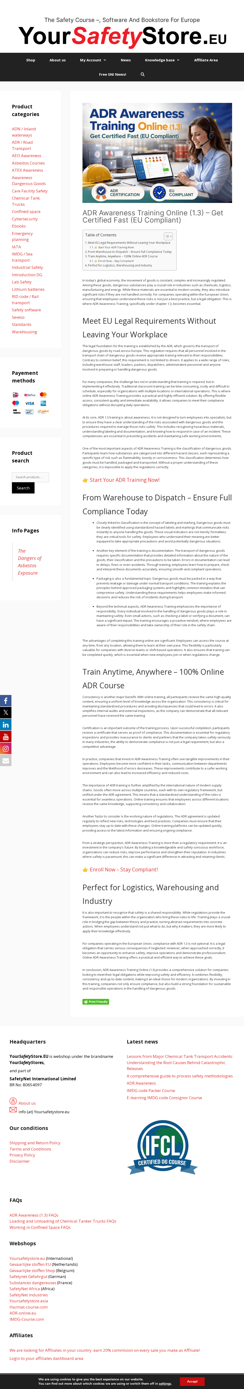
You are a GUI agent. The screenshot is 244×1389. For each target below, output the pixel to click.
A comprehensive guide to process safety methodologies (180, 1076)
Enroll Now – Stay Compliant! (124, 869)
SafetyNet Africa (25, 1288)
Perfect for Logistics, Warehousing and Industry (120, 265)
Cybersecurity (25, 219)
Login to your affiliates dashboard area (46, 1358)
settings (165, 1384)
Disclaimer (20, 1161)
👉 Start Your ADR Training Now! (114, 247)
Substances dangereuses (33, 1282)
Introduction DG (27, 274)
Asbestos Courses (28, 163)
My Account (90, 60)
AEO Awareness (26, 155)
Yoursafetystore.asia (29, 1301)
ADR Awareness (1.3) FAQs (34, 1215)
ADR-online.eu (23, 1313)
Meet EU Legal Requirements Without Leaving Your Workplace (129, 242)
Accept (192, 1381)
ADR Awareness (141, 1083)
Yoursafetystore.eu (28, 1258)
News (126, 60)
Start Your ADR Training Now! (125, 480)
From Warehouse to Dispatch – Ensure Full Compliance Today (130, 252)
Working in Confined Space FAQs (40, 1227)
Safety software (26, 310)
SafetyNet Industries (29, 1295)
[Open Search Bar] (142, 74)
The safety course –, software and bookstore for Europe (122, 19)
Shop (30, 60)
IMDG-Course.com (27, 1319)
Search (23, 488)
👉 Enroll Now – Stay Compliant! (114, 261)
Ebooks (19, 226)
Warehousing (24, 331)
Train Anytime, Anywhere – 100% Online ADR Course (123, 256)
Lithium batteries (28, 289)
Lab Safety (22, 282)
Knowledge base (160, 60)
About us (58, 60)
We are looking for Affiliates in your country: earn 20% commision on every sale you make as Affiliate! (105, 1350)
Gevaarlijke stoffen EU (31, 1264)
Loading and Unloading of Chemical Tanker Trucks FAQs (63, 1221)
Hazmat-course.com (29, 1307)
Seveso (18, 317)
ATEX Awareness (27, 170)
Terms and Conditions (30, 1149)
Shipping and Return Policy (35, 1142)
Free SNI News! (112, 74)
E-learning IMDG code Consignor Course (164, 1097)
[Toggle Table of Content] (166, 236)
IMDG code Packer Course (151, 1090)
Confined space (26, 211)
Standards (21, 324)
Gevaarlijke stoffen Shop (33, 1270)
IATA (16, 246)
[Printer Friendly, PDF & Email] (95, 1001)
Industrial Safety (27, 267)
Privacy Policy (22, 1155)
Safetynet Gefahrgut (28, 1276)
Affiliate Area (206, 60)
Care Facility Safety (30, 191)
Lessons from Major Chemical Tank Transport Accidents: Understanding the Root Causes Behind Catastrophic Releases (180, 1062)
